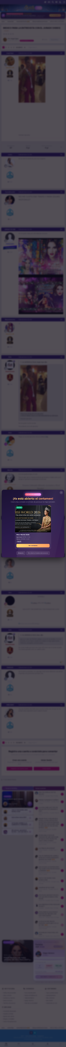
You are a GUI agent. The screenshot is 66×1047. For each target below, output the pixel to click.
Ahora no (20, 553)
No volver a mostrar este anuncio (38, 553)
